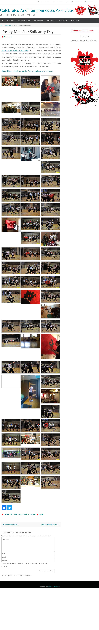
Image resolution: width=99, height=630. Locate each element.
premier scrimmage (28, 514)
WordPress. (57, 585)
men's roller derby (15, 514)
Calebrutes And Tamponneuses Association (38, 10)
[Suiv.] (96, 36)
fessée (7, 514)
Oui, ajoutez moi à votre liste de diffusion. (18, 574)
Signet (41, 514)
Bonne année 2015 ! (11, 523)
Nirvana (50, 585)
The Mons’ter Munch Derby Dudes (14, 50)
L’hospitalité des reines (49, 523)
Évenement (8, 25)
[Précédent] (73, 36)
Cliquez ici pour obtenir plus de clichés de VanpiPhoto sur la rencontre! (27, 70)
